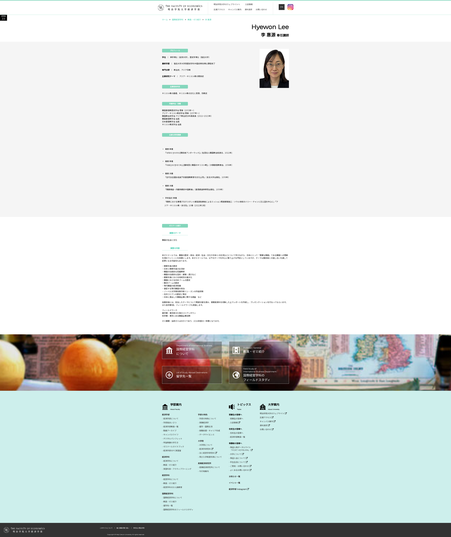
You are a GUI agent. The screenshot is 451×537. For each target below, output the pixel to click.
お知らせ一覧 (234, 476)
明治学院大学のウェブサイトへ (227, 4)
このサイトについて (106, 528)
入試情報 (249, 4)
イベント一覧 (234, 483)
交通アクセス (219, 9)
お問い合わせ (261, 9)
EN (281, 7)
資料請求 (248, 9)
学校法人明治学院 (138, 528)
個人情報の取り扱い (123, 528)
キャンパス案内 (234, 9)
